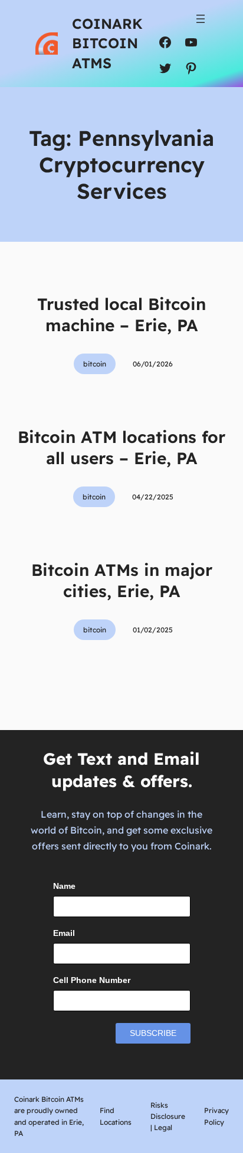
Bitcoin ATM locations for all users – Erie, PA (121, 447)
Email (64, 933)
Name (64, 886)
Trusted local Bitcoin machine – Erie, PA (121, 314)
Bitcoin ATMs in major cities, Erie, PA (121, 580)
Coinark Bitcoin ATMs (107, 43)
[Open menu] (200, 19)
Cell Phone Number (91, 980)
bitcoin (94, 363)
